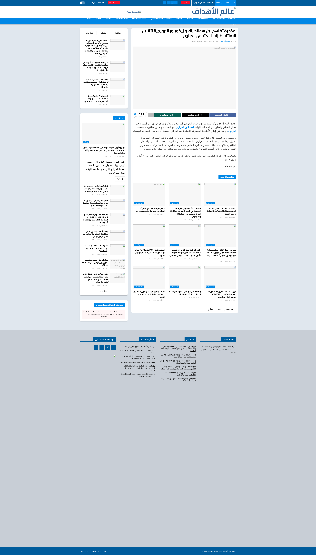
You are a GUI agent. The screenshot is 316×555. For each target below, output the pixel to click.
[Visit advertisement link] (134, 11)
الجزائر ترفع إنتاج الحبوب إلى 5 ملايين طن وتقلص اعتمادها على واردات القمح (149, 294)
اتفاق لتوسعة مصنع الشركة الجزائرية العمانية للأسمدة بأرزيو (150, 209)
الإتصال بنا (201, 2)
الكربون (232, 131)
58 (150, 214)
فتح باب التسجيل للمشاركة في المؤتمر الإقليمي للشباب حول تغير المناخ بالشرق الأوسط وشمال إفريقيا (96, 66)
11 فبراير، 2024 (210, 41)
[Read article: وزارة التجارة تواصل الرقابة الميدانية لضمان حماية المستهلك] (185, 277)
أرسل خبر (184, 3)
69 (93, 268)
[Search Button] (81, 21)
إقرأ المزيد (119, 178)
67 (185, 297)
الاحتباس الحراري (185, 127)
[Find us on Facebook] (176, 3)
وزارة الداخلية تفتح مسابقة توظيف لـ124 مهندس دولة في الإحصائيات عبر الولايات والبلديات (96, 83)
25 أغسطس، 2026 (194, 220)
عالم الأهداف (225, 41)
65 (221, 261)
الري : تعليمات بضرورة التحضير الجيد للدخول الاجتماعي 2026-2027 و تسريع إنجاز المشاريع (221, 294)
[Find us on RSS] (168, 3)
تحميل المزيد (103, 291)
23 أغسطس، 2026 (230, 261)
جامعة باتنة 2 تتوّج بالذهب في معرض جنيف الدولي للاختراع (138, 351)
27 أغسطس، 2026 (102, 209)
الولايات (86, 142)
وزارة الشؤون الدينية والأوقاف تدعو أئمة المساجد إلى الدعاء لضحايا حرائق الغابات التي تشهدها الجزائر (96, 278)
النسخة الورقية (113, 3)
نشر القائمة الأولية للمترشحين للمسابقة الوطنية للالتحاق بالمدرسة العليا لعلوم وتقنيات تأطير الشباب (96, 218)
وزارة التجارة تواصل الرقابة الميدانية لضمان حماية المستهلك (185, 293)
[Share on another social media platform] (151, 115)
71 (150, 259)
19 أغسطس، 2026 (194, 297)
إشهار (195, 2)
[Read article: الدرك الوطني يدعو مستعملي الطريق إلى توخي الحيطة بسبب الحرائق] (117, 264)
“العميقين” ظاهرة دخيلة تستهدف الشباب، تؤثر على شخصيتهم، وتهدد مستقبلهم (96, 98)
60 (185, 259)
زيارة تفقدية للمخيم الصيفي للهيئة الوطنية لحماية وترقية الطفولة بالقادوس (138, 375)
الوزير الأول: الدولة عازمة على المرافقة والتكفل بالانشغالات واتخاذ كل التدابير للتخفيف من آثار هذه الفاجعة (104, 150)
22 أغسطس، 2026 (158, 259)
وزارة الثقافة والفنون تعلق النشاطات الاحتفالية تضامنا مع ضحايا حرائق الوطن (96, 234)
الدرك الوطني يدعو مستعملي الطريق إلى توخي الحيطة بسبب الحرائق (95, 262)
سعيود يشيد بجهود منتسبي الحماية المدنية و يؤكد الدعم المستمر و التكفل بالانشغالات (138, 357)
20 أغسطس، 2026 (230, 300)
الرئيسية (103, 551)
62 (185, 220)
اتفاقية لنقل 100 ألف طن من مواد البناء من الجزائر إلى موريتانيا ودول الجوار (150, 252)
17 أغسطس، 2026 (158, 300)
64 (93, 285)
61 (221, 217)
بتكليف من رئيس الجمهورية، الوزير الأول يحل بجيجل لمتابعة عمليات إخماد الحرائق (96, 203)
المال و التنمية (196, 41)
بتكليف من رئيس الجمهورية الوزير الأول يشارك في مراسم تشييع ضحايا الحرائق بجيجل (96, 188)
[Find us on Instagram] (164, 3)
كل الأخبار (210, 2)
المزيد (233, 24)
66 (150, 300)
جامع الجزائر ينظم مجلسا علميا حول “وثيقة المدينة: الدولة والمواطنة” (96, 248)
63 (93, 225)
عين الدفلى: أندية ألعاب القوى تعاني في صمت (139, 346)
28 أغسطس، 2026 (118, 156)
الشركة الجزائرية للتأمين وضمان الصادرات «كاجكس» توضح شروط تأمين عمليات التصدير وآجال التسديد (185, 252)
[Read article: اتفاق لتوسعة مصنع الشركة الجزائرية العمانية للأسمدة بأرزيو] (149, 194)
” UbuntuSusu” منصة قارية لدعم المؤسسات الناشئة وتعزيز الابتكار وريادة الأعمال (221, 211)
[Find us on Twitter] (172, 3)
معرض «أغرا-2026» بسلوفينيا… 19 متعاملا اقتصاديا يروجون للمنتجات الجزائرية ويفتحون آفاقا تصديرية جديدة (220, 254)
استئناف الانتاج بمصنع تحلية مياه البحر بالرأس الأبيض (138, 362)
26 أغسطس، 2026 (230, 217)
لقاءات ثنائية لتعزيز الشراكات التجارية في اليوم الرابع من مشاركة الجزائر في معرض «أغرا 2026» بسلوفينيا (185, 212)
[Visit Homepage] (213, 11)
